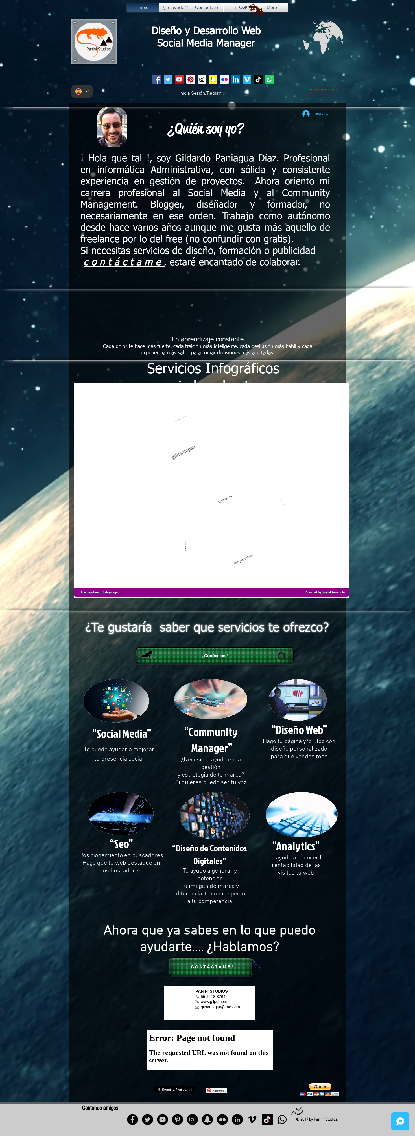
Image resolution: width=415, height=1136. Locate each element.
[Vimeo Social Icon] (247, 79)
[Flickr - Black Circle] (222, 1119)
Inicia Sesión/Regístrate (202, 93)
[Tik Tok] (258, 79)
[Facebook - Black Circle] (132, 1119)
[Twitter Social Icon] (168, 79)
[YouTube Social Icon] (179, 79)
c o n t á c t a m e (124, 263)
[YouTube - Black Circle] (162, 1119)
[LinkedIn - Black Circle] (237, 1119)
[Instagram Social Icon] (202, 79)
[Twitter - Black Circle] (147, 1119)
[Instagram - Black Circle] (192, 1119)
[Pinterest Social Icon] (190, 79)
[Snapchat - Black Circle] (207, 1119)
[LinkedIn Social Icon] (235, 79)
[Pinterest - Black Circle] (177, 1119)
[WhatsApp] (269, 79)
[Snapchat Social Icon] (213, 79)
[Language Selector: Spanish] (82, 91)
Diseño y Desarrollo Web (206, 31)
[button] (319, 1089)
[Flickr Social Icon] (224, 79)
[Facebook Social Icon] (156, 79)
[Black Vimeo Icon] (252, 1119)
